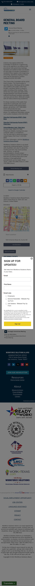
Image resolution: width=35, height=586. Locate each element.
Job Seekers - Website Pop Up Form (17, 304)
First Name (7, 284)
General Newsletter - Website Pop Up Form (18, 300)
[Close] (32, 259)
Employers (11, 296)
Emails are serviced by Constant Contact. (13, 318)
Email (6, 275)
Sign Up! (17, 324)
